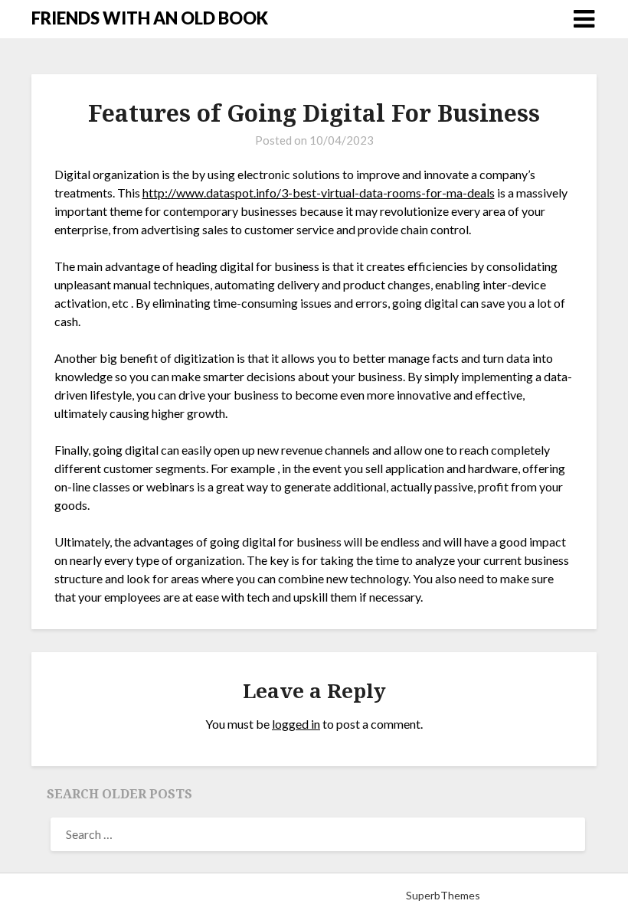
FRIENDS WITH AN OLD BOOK (149, 18)
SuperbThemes (443, 895)
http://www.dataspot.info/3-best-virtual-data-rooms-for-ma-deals (318, 192)
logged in (296, 723)
